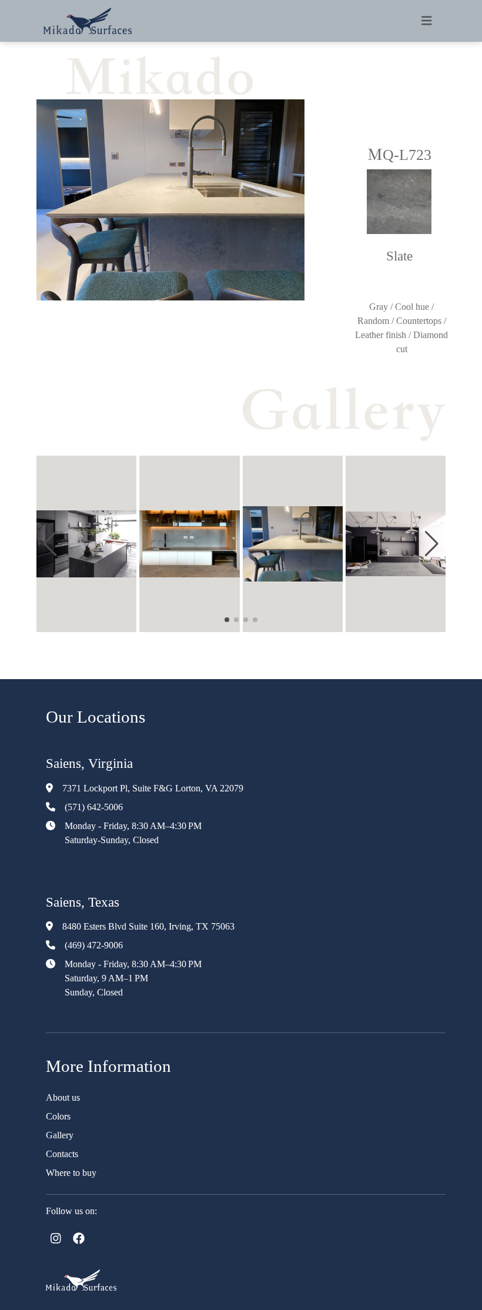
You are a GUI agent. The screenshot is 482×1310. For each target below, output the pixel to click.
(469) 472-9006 (94, 945)
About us (63, 1097)
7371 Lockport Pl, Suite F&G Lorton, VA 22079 (152, 788)
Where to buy (71, 1173)
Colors (58, 1116)
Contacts (62, 1154)
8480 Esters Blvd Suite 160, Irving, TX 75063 (148, 926)
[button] (50, 544)
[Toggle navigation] (426, 20)
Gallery (59, 1135)
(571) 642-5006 (94, 807)
